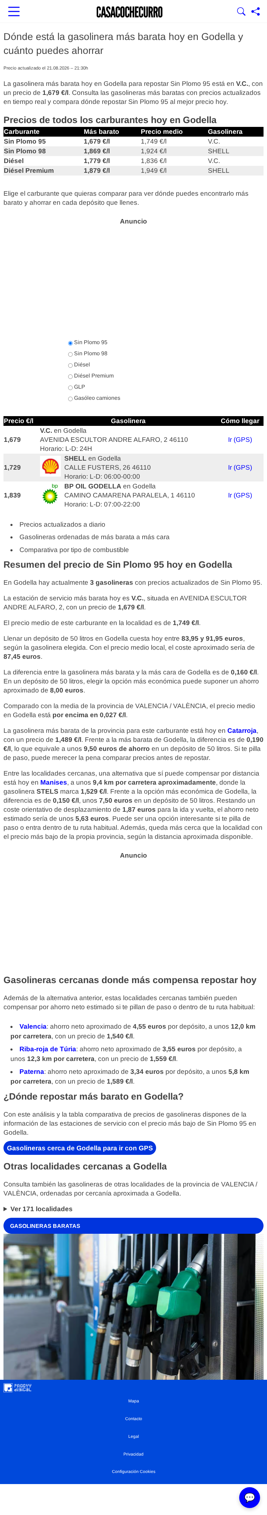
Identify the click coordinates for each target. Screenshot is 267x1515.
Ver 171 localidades (41, 1209)
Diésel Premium (93, 376)
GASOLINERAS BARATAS (45, 1226)
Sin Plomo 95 (90, 342)
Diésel (81, 364)
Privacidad (133, 1454)
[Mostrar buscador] (241, 12)
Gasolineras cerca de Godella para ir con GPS (80, 1148)
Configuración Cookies (133, 1471)
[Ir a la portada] (130, 12)
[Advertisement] (133, 278)
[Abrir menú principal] (13, 12)
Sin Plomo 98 (90, 353)
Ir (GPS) (240, 439)
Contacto (133, 1418)
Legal (133, 1436)
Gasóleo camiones (96, 398)
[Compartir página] (255, 12)
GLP (79, 387)
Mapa (133, 1401)
